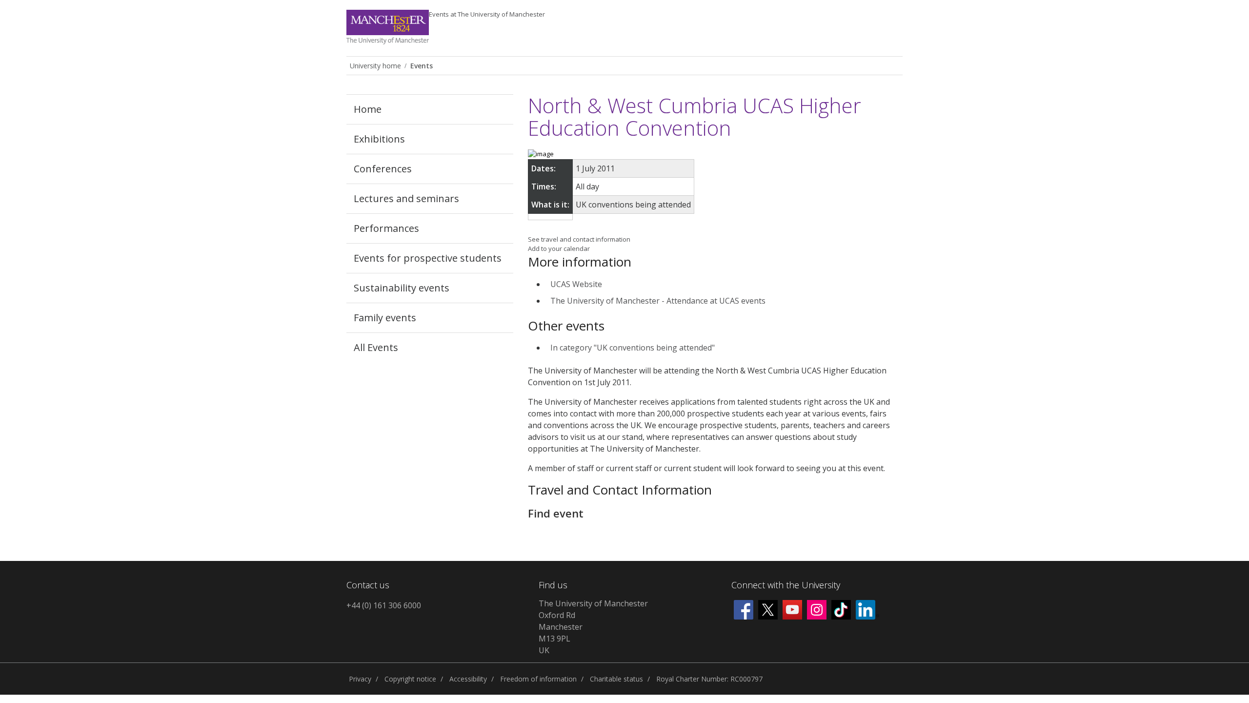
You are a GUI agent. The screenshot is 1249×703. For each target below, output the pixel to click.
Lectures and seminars (406, 198)
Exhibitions (379, 138)
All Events (376, 347)
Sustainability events (401, 287)
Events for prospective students (428, 258)
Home (368, 109)
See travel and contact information (579, 239)
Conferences (383, 168)
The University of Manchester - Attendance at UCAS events (658, 300)
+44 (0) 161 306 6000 (383, 605)
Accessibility (468, 678)
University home (375, 65)
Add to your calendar (559, 248)
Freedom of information (538, 678)
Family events (385, 317)
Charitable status (616, 678)
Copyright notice (410, 678)
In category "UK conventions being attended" (632, 347)
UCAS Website (576, 284)
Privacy (360, 678)
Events (487, 14)
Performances (386, 228)
